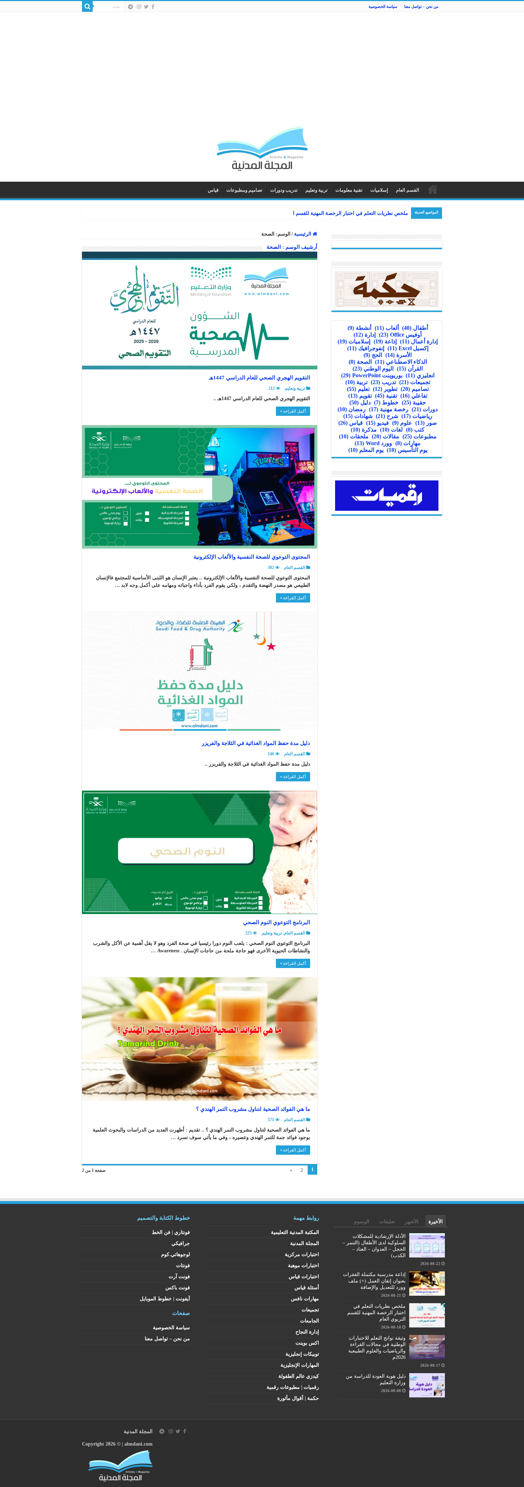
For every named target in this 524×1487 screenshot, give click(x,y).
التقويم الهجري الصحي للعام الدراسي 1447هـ (259, 377)
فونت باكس (177, 1287)
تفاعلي (413, 396)
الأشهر (411, 1221)
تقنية (386, 396)
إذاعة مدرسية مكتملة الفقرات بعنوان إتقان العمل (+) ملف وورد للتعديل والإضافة (374, 1281)
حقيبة (414, 402)
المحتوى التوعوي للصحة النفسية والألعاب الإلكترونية (252, 557)
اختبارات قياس (304, 1276)
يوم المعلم (366, 450)
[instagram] (139, 6)
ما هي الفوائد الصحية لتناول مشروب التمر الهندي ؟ (253, 1109)
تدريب (383, 382)
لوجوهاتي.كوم (175, 1254)
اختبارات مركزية (302, 1254)
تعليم (358, 389)
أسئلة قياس (306, 1287)
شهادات (358, 416)
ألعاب (387, 328)
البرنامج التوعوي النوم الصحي (276, 922)
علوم (402, 423)
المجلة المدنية (304, 1243)
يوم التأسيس (407, 450)
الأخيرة (435, 1221)
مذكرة (364, 430)
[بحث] (87, 6)
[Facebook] (153, 6)
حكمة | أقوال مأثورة (298, 1398)
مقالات (385, 436)
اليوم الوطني (373, 369)
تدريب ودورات (284, 190)
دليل (360, 402)
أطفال (415, 328)
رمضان (352, 409)
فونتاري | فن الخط (171, 1232)
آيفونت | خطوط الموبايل (165, 1298)
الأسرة (398, 355)
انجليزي (420, 375)
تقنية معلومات (349, 190)
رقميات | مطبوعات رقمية (293, 1387)
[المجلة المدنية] (262, 146)
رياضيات (416, 416)
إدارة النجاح (307, 1332)
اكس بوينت (307, 1343)
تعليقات (387, 1221)
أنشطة (359, 328)
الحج (373, 355)
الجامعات (309, 1321)
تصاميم (415, 389)
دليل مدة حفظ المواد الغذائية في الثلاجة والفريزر (256, 743)
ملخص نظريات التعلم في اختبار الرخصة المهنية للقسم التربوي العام (376, 1313)
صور (426, 423)
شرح (387, 416)
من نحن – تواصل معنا (421, 6)
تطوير (385, 389)
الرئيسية (432, 189)
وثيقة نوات (397, 213)
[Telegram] (130, 6)
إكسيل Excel (407, 348)
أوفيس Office (400, 335)
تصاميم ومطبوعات (244, 190)
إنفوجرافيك (365, 348)
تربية (356, 382)
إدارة (365, 335)
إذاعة (385, 341)
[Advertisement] (262, 73)
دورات (425, 409)
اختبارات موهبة (303, 1265)
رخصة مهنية (389, 409)
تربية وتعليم (316, 190)
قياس (213, 190)
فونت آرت (179, 1276)
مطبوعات (419, 436)
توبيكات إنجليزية (302, 1354)
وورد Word (373, 443)
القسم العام (407, 190)
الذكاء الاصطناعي (401, 362)
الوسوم (361, 1221)
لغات (391, 430)
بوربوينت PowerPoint (371, 375)
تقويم (360, 396)
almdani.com (138, 1444)
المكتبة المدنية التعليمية (295, 1232)
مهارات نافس (305, 1298)
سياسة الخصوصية (383, 6)
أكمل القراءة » (293, 411)
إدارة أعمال (419, 341)
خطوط (386, 402)
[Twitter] (146, 6)
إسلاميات (379, 190)
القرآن (410, 369)
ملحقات (354, 436)
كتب (415, 430)
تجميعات (414, 382)
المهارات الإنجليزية (300, 1365)
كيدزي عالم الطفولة (298, 1376)
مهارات (408, 443)
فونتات (183, 1265)
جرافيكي (180, 1243)
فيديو (377, 423)
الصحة (360, 362)
